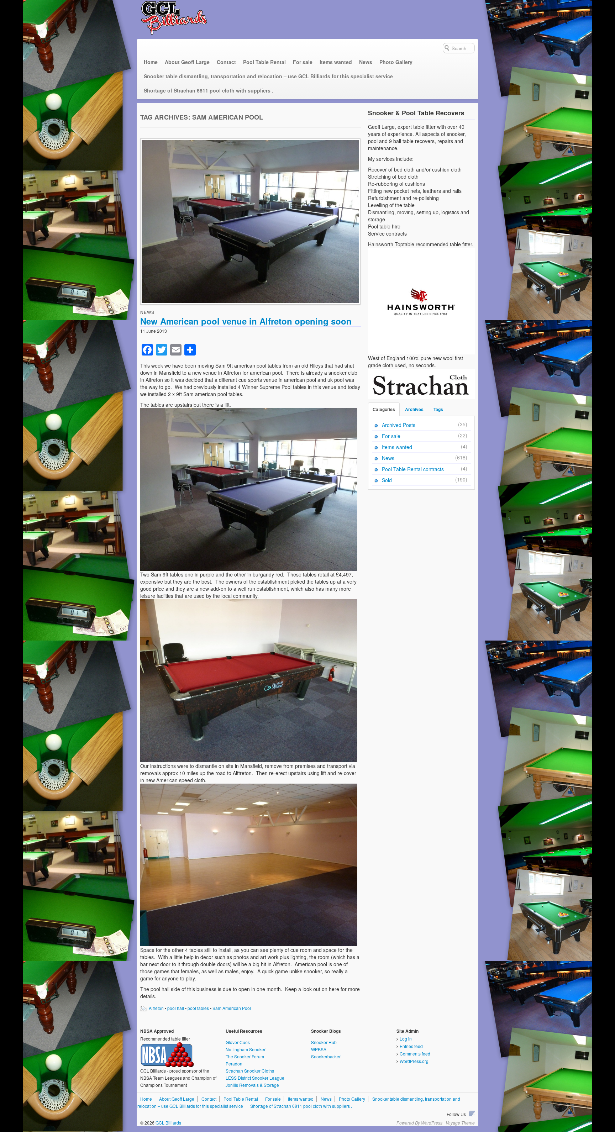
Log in (406, 1039)
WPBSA (318, 1049)
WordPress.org (414, 1061)
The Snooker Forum (245, 1056)
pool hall (175, 1008)
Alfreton (156, 1008)
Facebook (472, 1113)
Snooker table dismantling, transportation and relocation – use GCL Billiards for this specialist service (268, 76)
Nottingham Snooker (246, 1049)
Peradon (234, 1063)
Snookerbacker (326, 1056)
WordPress (431, 1123)
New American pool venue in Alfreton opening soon (246, 321)
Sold (387, 480)
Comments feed (415, 1054)
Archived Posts (398, 424)
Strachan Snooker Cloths (250, 1071)
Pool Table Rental (264, 61)
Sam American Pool (231, 1008)
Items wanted (336, 61)
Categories (384, 409)
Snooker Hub (324, 1042)
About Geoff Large (187, 61)
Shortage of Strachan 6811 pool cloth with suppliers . (208, 90)
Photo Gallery (395, 61)
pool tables (198, 1008)
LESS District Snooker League (255, 1078)
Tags (438, 409)
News (365, 61)
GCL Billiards (167, 1123)
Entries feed (411, 1046)
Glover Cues (238, 1042)
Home (151, 61)
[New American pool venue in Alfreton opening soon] (250, 222)
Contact (226, 61)
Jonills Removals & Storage (252, 1085)
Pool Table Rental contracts (413, 469)
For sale (302, 61)
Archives (414, 409)
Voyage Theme (460, 1123)
